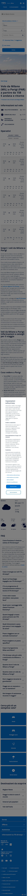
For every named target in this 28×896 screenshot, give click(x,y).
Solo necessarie (13, 492)
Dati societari (10, 479)
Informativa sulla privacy (13, 475)
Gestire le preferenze (12, 482)
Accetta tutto (13, 486)
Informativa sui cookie (12, 477)
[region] (13, 448)
